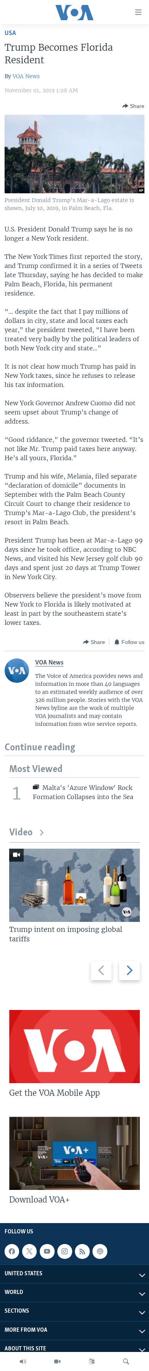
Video (20, 833)
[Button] (133, 106)
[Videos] (57, 1361)
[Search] (126, 1361)
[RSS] (82, 1251)
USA (10, 33)
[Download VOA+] (74, 1153)
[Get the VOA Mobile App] (74, 1046)
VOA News (26, 76)
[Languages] (91, 1361)
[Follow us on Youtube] (47, 1251)
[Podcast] (99, 1251)
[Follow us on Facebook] (12, 1251)
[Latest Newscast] (22, 1361)
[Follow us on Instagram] (64, 1251)
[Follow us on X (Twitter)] (29, 1251)
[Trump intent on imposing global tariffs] (74, 885)
